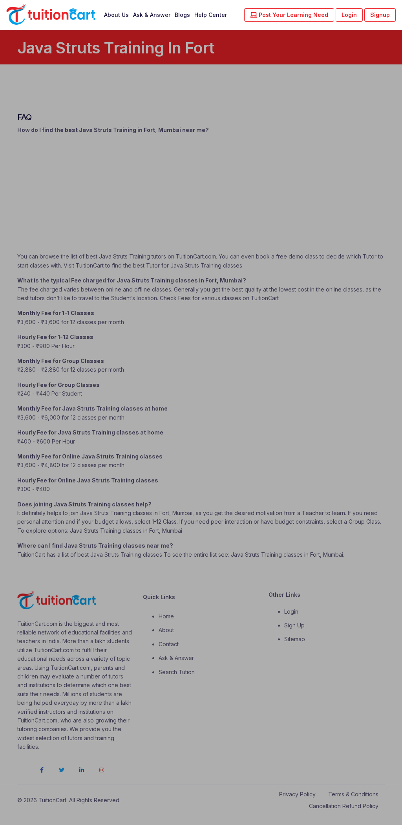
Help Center (210, 14)
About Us (116, 14)
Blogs (182, 14)
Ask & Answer (151, 14)
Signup (380, 14)
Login (349, 14)
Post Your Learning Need (292, 14)
